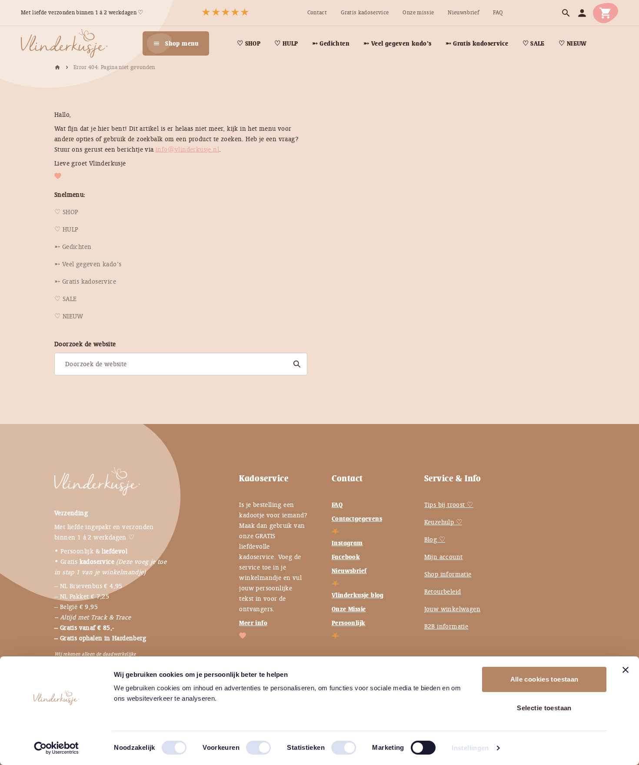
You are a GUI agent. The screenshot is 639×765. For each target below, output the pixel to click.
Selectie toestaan (544, 708)
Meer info (253, 623)
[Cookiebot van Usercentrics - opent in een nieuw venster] (56, 748)
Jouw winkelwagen (452, 609)
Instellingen (470, 748)
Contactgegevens (357, 519)
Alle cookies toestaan (544, 679)
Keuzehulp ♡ (443, 522)
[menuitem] (317, 12)
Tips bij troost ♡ (448, 505)
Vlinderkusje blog (358, 595)
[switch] (249, 744)
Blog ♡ (434, 539)
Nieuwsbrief (349, 571)
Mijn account (443, 557)
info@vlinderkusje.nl (187, 149)
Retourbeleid (442, 592)
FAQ (337, 505)
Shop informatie (448, 574)
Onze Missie (349, 609)
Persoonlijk (348, 623)
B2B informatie (446, 626)
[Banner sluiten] (625, 670)
